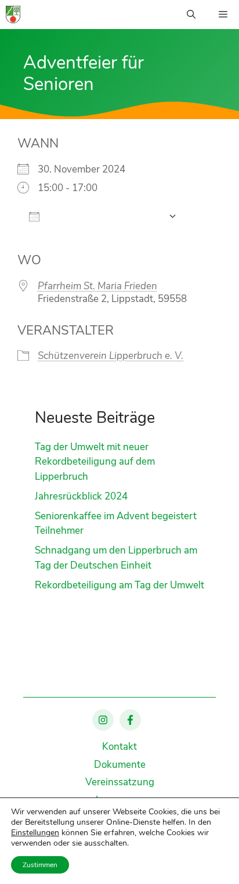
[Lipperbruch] (13, 14)
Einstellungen (35, 833)
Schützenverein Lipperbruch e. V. (110, 355)
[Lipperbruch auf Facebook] (130, 720)
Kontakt (119, 746)
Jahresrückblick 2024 (81, 496)
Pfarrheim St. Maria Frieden (97, 286)
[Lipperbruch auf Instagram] (103, 720)
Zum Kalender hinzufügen (103, 216)
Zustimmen (40, 864)
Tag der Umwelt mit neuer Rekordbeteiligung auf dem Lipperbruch (95, 461)
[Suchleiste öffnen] (191, 14)
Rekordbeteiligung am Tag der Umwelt (119, 585)
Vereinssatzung (119, 782)
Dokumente (120, 764)
